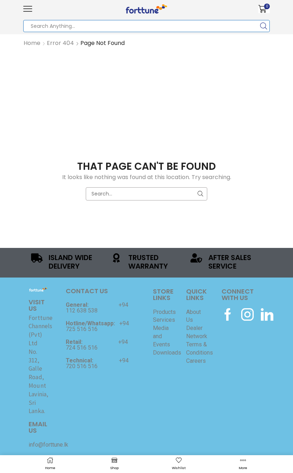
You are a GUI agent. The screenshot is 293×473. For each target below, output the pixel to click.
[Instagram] (247, 314)
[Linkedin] (267, 314)
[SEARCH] (200, 193)
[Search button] (263, 26)
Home (32, 43)
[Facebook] (228, 314)
